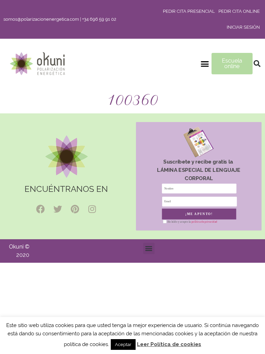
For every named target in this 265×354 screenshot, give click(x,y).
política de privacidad (204, 221)
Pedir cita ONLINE (239, 11)
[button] (205, 63)
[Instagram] (92, 208)
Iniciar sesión (243, 27)
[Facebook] (40, 208)
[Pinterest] (75, 208)
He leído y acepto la (192, 221)
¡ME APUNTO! (199, 213)
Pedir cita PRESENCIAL (189, 11)
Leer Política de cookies (169, 344)
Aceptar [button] (123, 344)
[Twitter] (57, 208)
